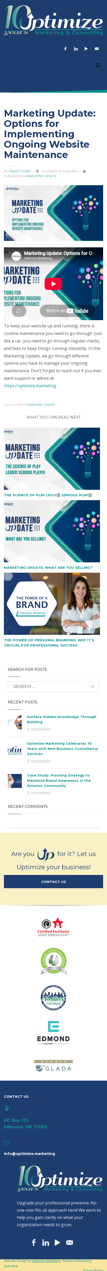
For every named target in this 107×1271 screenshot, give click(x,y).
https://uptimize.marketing (30, 386)
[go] (92, 686)
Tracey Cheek (20, 171)
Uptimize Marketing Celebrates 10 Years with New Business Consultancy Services (62, 748)
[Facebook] (65, 49)
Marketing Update (41, 176)
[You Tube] (86, 49)
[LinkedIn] (76, 49)
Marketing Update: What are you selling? (48, 567)
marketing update (41, 404)
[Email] (97, 49)
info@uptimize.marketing (29, 1153)
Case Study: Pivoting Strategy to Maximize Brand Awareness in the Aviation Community (59, 780)
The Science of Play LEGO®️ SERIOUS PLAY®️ (48, 495)
